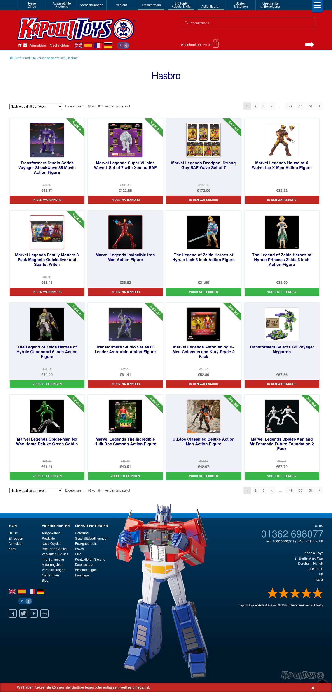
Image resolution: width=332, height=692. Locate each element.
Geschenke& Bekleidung (270, 5)
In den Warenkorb (47, 200)
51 (311, 106)
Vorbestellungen (91, 4)
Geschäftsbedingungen (91, 538)
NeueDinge (32, 5)
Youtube (34, 613)
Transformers (151, 4)
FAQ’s (79, 548)
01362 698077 (292, 533)
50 (300, 106)
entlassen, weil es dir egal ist (126, 687)
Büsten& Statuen (241, 5)
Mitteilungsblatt (52, 564)
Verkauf (121, 4)
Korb (12, 548)
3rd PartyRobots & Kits (181, 5)
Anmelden (38, 45)
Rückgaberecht (86, 543)
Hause (19, 45)
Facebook (13, 613)
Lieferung (82, 532)
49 (290, 106)
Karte (319, 579)
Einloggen (16, 538)
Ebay (44, 613)
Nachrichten (59, 45)
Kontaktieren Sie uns (25, 45)
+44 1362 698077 (279, 541)
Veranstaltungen (53, 569)
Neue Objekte (51, 543)
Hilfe (78, 553)
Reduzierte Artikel (54, 548)
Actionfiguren (210, 6)
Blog (45, 580)
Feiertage (82, 575)
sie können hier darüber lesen (70, 687)
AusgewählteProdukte (62, 5)
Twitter (23, 613)
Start (18, 58)
